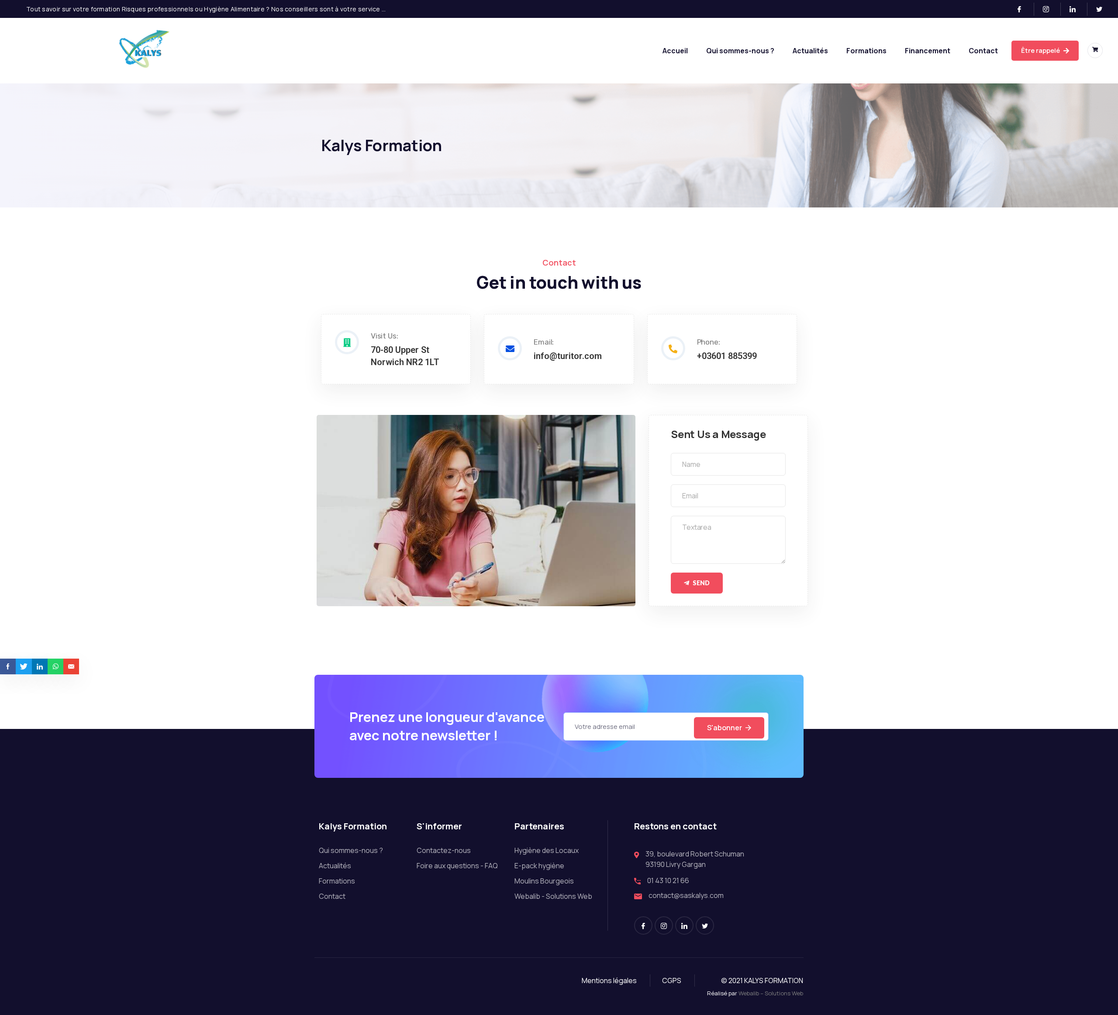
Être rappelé (1041, 50)
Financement (927, 50)
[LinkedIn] (1076, 9)
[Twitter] (1103, 9)
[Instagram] (1050, 9)
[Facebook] (1023, 9)
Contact (983, 50)
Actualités (810, 50)
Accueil (675, 50)
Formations (866, 50)
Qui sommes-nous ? (740, 50)
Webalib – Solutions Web (770, 993)
